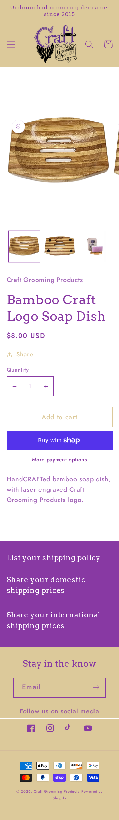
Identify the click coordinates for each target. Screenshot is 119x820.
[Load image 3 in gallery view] (94, 246)
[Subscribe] (96, 688)
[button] (10, 44)
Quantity (18, 370)
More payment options (59, 459)
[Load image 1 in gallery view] (24, 246)
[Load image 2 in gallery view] (59, 246)
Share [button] (24, 354)
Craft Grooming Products (57, 791)
